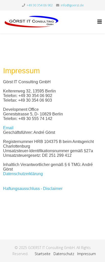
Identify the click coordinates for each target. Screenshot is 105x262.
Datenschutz (64, 253)
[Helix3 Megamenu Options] (99, 21)
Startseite (42, 253)
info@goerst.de (72, 5)
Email (8, 128)
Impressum (86, 253)
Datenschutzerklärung (23, 174)
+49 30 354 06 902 (40, 5)
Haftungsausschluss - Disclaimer (32, 188)
